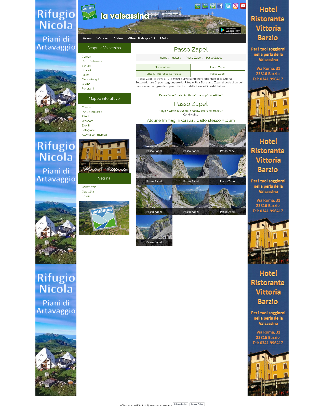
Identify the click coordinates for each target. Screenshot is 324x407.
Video (118, 38)
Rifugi (85, 116)
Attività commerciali (94, 134)
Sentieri (86, 65)
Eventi (86, 125)
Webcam (103, 38)
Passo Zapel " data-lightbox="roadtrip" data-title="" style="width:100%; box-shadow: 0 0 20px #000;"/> (191, 103)
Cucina (86, 84)
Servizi (86, 196)
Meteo (165, 38)
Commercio (89, 187)
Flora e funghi (90, 79)
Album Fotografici (141, 38)
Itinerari (86, 70)
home (163, 57)
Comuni (86, 56)
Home (87, 38)
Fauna (85, 75)
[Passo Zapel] (154, 139)
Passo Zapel (193, 57)
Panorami (88, 88)
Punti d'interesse (92, 61)
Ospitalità (88, 191)
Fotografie (88, 130)
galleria (176, 57)
